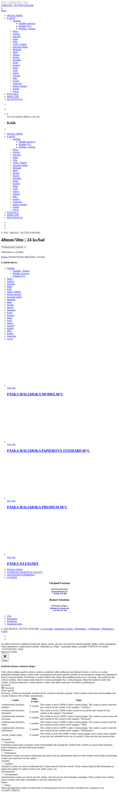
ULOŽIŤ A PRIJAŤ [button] (10, 790)
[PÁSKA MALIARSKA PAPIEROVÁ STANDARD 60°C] (29, 442)
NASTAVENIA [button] (9, 649)
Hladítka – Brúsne (27, 147)
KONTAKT (12, 212)
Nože (15, 189)
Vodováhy (17, 202)
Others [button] (4, 782)
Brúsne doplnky (20, 204)
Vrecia (16, 210)
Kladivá (16, 183)
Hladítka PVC (25, 144)
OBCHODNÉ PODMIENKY (21, 575)
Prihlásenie (12, 621)
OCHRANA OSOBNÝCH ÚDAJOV (25, 572)
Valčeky (16, 152)
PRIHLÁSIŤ (13, 215)
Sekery (16, 191)
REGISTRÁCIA (15, 217)
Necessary (9, 688)
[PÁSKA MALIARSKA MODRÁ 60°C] (29, 385)
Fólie (15, 160)
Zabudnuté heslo (14, 624)
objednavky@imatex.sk (59, 608)
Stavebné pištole (20, 165)
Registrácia (12, 618)
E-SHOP (11, 136)
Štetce (15, 149)
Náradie (16, 194)
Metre (15, 186)
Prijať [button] (21, 649)
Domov (4, 257)
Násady (16, 173)
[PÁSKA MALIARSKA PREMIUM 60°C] (29, 498)
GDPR (4, 631)
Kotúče (16, 199)
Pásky (15, 157)
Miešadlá (17, 168)
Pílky (15, 196)
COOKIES (12, 577)
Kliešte (16, 207)
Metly (15, 170)
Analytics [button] (5, 761)
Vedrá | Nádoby (20, 162)
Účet (9, 616)
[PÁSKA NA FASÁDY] (29, 555)
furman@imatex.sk (59, 591)
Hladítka (17, 139)
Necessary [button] (6, 685)
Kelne (15, 181)
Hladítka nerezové (27, 142)
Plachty (16, 176)
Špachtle (17, 155)
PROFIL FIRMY (15, 134)
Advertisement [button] (8, 771)
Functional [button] (6, 739)
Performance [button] (7, 750)
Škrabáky (17, 178)
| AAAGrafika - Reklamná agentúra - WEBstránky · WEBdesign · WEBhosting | (77, 629)
